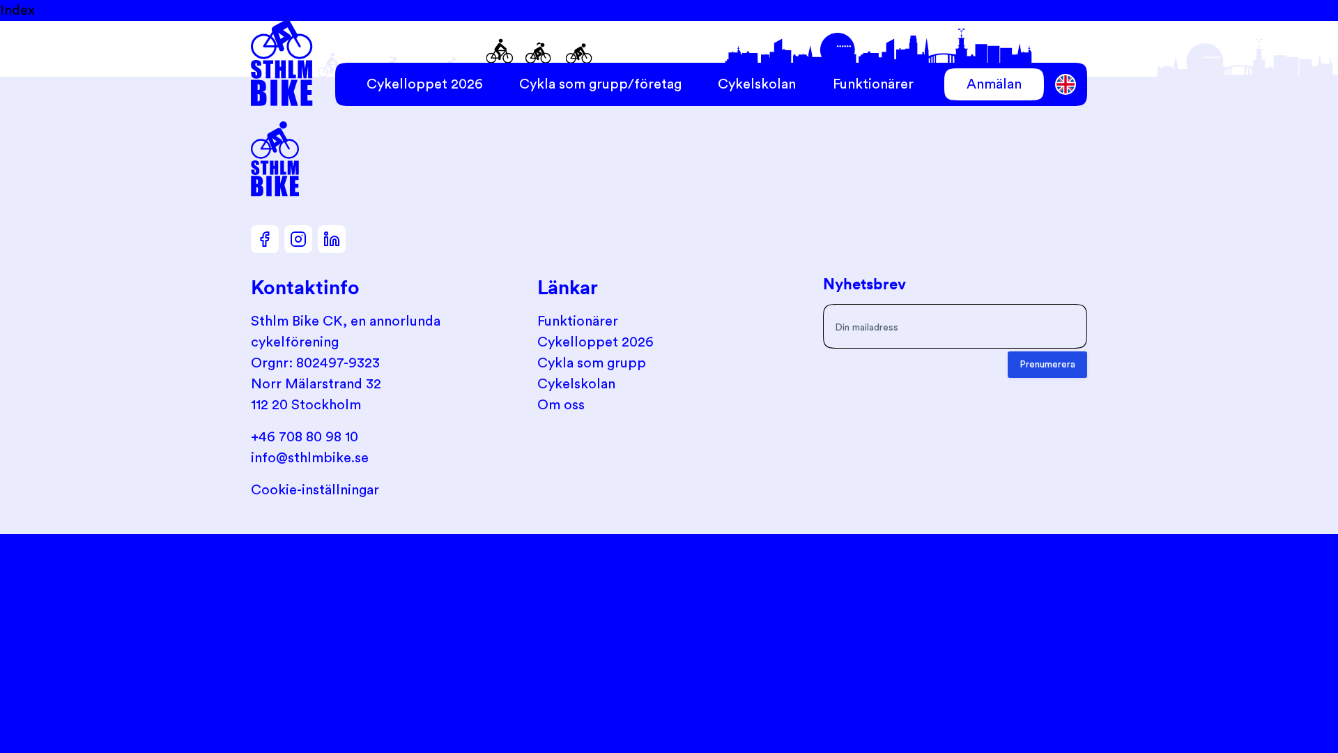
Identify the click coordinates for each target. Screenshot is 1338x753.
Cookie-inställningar (315, 490)
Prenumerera (1047, 365)
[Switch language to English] (1065, 84)
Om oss (561, 405)
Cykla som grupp (591, 363)
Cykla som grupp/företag (600, 84)
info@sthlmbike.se (310, 458)
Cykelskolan (757, 84)
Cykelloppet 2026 (425, 84)
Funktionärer (873, 84)
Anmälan (994, 84)
